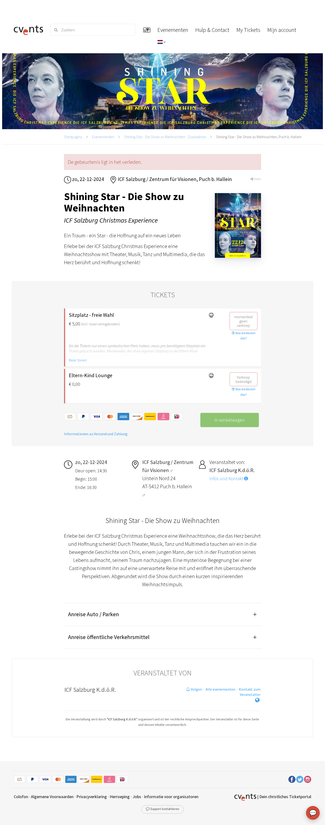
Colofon (21, 796)
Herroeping (120, 796)
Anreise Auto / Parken (93, 614)
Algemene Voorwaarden (52, 796)
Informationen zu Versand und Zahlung (96, 433)
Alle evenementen (220, 689)
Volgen (196, 689)
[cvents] (29, 30)
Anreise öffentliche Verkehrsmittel (108, 637)
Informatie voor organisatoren (171, 796)
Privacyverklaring (91, 796)
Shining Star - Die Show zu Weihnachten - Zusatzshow (165, 136)
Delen (257, 179)
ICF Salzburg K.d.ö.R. (90, 689)
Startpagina (73, 136)
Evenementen (103, 136)
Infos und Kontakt (226, 478)
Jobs (137, 796)
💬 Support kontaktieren (162, 809)
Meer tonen (78, 360)
